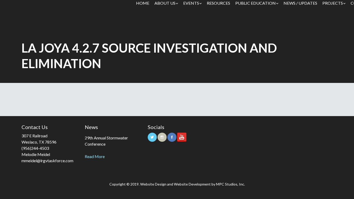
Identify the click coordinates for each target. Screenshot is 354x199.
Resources (218, 3)
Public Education (255, 3)
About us (164, 3)
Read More (95, 156)
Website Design (153, 184)
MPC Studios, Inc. (230, 184)
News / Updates (300, 3)
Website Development (192, 184)
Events (191, 3)
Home (142, 3)
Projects (332, 3)
